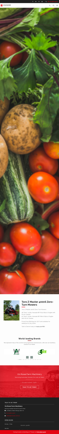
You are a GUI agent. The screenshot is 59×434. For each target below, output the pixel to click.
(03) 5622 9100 (41, 432)
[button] (57, 5)
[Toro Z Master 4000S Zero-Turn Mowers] (11, 310)
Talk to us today (29, 387)
